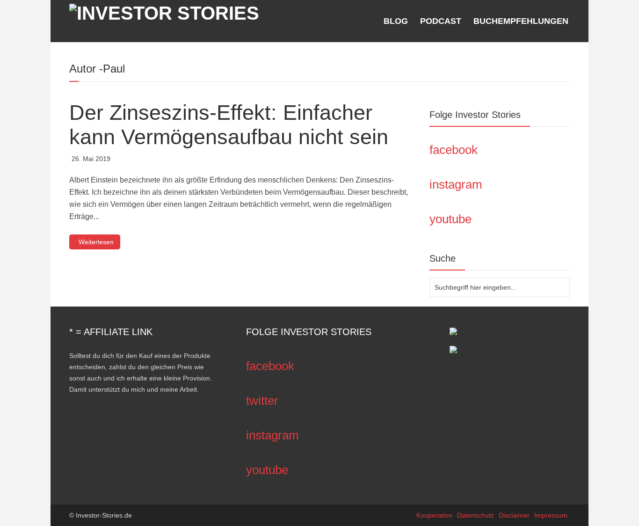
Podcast (440, 21)
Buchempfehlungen (520, 21)
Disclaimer (514, 515)
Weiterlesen (96, 242)
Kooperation (434, 515)
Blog (396, 21)
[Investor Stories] (164, 11)
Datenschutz (475, 515)
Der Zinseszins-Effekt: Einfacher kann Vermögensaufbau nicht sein (228, 125)
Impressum (550, 515)
